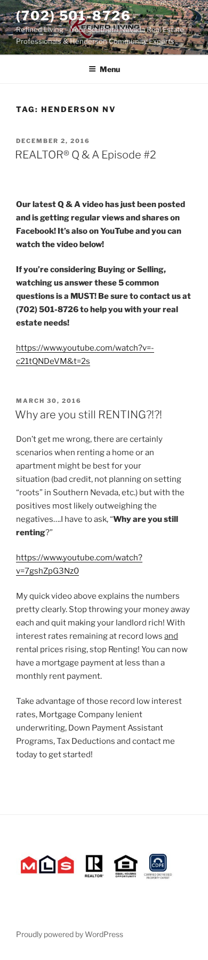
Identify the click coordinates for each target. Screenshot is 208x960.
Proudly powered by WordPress (69, 934)
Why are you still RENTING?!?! (88, 414)
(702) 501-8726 (73, 15)
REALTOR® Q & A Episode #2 (85, 154)
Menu (110, 69)
